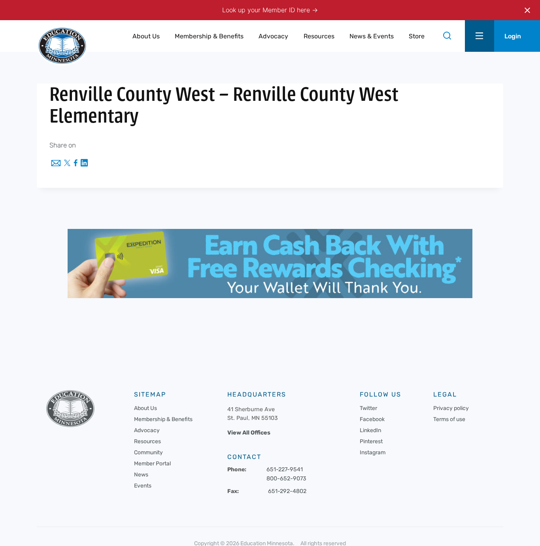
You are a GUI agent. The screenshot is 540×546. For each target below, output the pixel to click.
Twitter (368, 408)
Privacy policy (451, 408)
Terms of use (449, 419)
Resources (147, 441)
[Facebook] (75, 163)
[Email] (55, 164)
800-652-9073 (286, 478)
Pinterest (371, 441)
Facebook (372, 419)
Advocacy (147, 430)
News (141, 474)
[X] (67, 164)
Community (148, 452)
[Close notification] (527, 10)
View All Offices (248, 432)
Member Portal (152, 463)
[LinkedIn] (84, 163)
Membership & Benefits (163, 419)
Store (417, 36)
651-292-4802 (287, 491)
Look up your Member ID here (267, 10)
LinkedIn (370, 430)
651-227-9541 (284, 469)
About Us (145, 408)
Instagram (372, 452)
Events (142, 485)
